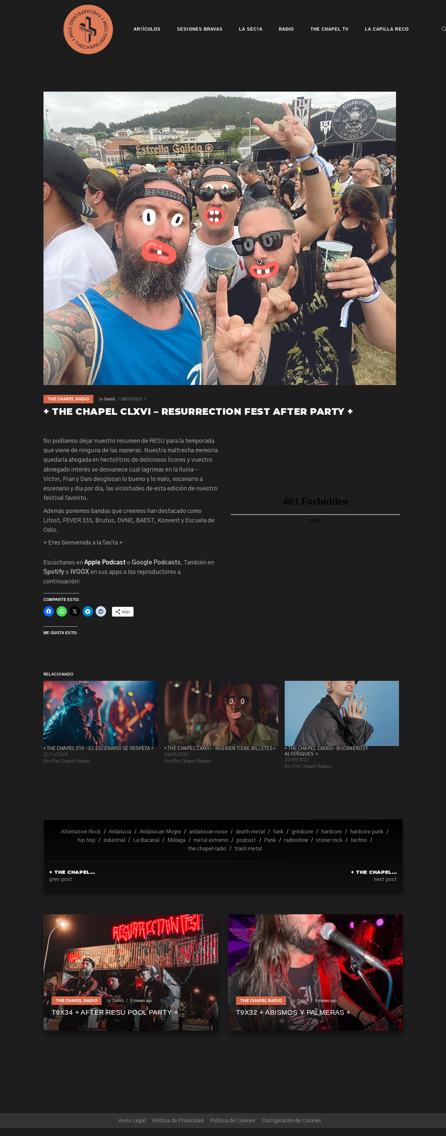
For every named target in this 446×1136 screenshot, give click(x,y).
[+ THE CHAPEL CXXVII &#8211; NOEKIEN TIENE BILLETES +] (221, 713)
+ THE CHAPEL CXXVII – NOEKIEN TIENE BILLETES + (220, 748)
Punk (270, 840)
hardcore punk (366, 831)
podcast (246, 840)
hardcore (331, 831)
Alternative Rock (81, 831)
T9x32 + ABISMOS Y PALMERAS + (293, 1012)
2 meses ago (141, 1001)
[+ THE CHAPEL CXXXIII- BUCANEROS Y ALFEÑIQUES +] (342, 713)
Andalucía (120, 831)
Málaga (176, 840)
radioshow (296, 840)
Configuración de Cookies (291, 1120)
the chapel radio (207, 848)
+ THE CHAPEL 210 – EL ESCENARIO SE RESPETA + (98, 748)
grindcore (302, 831)
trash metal (248, 848)
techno (359, 840)
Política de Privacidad (177, 1120)
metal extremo (211, 840)
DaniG (109, 399)
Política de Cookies (232, 1120)
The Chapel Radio (68, 398)
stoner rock (329, 840)
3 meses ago (325, 1001)
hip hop (86, 840)
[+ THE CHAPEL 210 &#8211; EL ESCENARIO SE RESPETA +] (100, 713)
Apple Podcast (105, 563)
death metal (250, 831)
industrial (114, 840)
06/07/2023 (131, 399)
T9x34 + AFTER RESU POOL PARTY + (115, 1012)
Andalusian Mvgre (160, 831)
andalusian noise (208, 831)
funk (278, 831)
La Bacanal (146, 840)
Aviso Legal (132, 1120)
